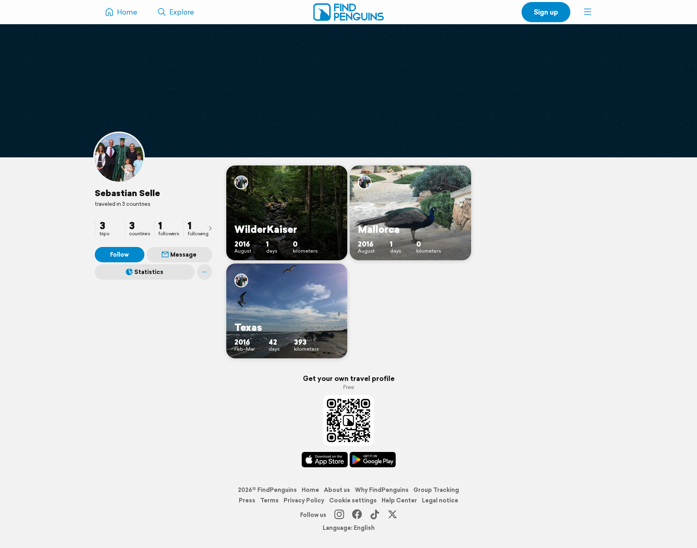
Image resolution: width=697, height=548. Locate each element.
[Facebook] (357, 515)
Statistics (148, 272)
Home (310, 490)
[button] (587, 12)
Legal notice (440, 500)
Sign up (546, 12)
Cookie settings (353, 500)
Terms (269, 500)
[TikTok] (375, 515)
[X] (392, 515)
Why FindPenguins (382, 490)
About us (337, 490)
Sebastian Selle (127, 193)
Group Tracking (436, 490)
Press (247, 500)
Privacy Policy (304, 500)
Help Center (399, 500)
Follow (119, 255)
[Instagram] (339, 515)
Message (183, 255)
